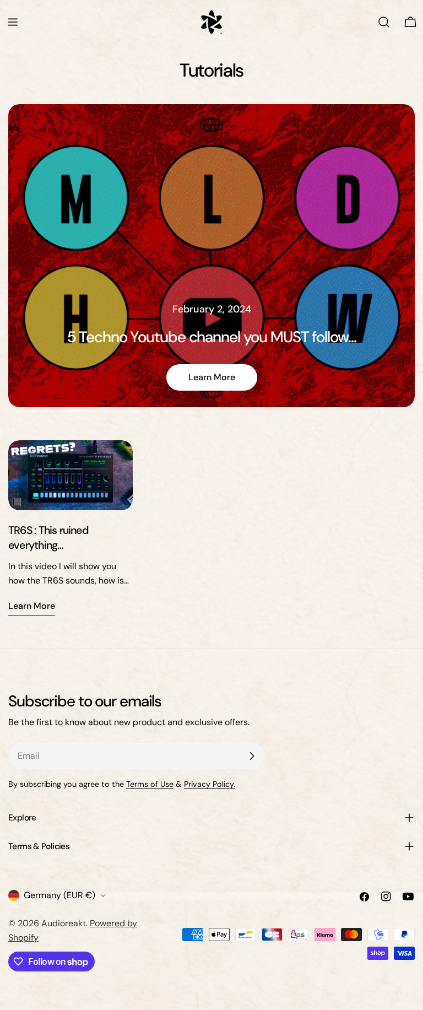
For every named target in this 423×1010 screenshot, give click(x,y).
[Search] (384, 22)
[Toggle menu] (13, 22)
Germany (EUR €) (59, 895)
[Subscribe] (251, 756)
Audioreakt (63, 923)
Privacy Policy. (209, 784)
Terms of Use (149, 784)
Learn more (211, 377)
